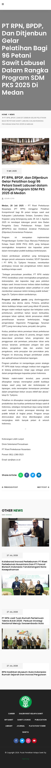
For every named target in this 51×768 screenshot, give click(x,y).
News (12, 114)
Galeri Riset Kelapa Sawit (31, 713)
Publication (41, 720)
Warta (25, 732)
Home (4, 114)
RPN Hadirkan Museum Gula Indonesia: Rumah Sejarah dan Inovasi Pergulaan (24, 673)
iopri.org (25, 759)
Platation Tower (37, 726)
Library (8, 726)
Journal (21, 726)
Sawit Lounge (24, 720)
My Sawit (8, 720)
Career (11, 713)
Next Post (42, 487)
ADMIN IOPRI (9, 198)
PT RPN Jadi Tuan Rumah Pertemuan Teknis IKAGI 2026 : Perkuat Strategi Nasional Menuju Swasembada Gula (23, 620)
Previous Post (11, 487)
